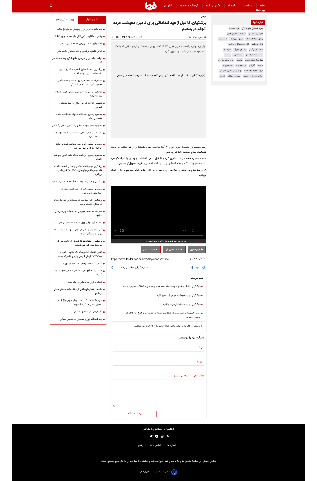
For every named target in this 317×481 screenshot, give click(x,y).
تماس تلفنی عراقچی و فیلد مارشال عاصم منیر (79, 51)
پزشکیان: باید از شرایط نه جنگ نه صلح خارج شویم (77, 182)
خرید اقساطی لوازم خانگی (252, 28)
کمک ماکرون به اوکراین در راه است (85, 282)
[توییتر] (198, 268)
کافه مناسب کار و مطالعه (239, 44)
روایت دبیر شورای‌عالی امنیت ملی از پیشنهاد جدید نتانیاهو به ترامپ (77, 135)
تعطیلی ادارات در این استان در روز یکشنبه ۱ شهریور (80, 105)
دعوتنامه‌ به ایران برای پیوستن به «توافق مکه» (79, 29)
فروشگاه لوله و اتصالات (253, 70)
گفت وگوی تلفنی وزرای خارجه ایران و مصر (81, 44)
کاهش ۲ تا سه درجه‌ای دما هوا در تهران (82, 264)
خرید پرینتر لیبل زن (226, 60)
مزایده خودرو (241, 65)
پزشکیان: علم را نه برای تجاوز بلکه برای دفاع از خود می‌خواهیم (167, 326)
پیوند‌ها (260, 10)
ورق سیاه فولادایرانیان (254, 60)
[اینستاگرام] (161, 436)
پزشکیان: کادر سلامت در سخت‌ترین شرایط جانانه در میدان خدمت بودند (78, 202)
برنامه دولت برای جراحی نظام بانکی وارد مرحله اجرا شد (77, 60)
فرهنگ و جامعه (189, 5)
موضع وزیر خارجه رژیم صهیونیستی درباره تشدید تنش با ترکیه (78, 94)
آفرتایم (252, 65)
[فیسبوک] (193, 268)
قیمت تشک (234, 28)
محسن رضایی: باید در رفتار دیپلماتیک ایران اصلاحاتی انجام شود (80, 191)
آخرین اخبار (92, 19)
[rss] (166, 436)
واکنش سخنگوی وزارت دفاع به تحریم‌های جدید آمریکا (78, 273)
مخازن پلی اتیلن (236, 39)
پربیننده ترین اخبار (64, 19)
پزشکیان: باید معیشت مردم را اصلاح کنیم (179, 296)
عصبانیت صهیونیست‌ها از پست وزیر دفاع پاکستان (77, 126)
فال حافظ (223, 39)
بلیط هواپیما (228, 65)
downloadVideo (196, 241)
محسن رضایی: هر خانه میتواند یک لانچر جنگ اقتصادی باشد (79, 116)
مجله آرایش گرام (256, 49)
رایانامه (200, 362)
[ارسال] (118, 37)
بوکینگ (240, 60)
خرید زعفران (238, 55)
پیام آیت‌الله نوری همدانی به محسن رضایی (80, 319)
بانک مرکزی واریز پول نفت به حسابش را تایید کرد (77, 223)
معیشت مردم (149, 249)
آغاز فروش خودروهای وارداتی (87, 312)
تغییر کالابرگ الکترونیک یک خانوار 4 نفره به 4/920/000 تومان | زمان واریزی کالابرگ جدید (80, 254)
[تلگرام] (203, 268)
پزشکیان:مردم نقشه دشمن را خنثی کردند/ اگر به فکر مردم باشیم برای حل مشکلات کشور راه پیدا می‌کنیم (78, 170)
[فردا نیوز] (150, 6)
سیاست (248, 5)
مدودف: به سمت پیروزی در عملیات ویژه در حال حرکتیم (78, 213)
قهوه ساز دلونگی (234, 76)
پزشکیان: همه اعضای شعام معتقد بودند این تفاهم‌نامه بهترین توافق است (80, 72)
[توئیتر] (150, 436)
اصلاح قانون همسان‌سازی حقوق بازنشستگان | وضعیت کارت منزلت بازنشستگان (79, 83)
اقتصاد (232, 5)
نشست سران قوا (173, 249)
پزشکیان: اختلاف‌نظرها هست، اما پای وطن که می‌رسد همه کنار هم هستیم (79, 243)
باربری (260, 65)
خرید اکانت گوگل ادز (254, 55)
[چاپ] (113, 37)
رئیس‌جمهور (195, 249)
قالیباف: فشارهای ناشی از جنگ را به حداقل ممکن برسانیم (78, 291)
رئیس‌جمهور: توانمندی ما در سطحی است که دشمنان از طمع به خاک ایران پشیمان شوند (162, 315)
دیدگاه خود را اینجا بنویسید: (189, 376)
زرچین (227, 55)
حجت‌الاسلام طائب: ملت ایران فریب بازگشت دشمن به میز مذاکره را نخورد (80, 302)
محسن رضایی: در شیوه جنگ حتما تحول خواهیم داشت (78, 157)
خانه (262, 5)
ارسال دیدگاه (135, 414)
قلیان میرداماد (257, 44)
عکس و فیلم (213, 5)
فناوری (168, 5)
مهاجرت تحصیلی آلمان (236, 33)
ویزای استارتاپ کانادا (254, 39)
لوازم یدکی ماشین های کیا (230, 70)
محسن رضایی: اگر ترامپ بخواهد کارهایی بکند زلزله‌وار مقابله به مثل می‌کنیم (79, 146)
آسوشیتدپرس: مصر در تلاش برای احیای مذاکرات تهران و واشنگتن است (78, 232)
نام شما (200, 348)
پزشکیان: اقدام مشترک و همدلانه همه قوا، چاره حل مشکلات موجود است (162, 287)
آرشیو (141, 445)
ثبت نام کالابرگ (240, 49)
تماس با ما (156, 445)
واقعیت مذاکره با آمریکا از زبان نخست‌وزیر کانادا (78, 36)
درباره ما (172, 445)
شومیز (222, 76)
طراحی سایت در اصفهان (253, 76)
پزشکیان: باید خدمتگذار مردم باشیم (182, 305)
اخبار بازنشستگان (256, 33)
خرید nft (227, 49)
